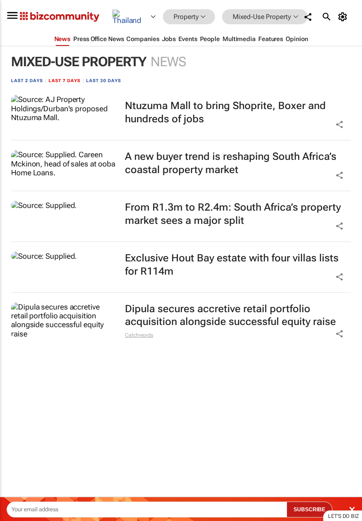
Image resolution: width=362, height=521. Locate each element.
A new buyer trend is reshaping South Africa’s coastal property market (230, 163)
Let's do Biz (343, 516)
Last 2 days (27, 80)
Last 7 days (64, 80)
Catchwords (139, 335)
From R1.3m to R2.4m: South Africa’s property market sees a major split (233, 214)
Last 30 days (103, 80)
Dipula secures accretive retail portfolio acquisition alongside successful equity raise (230, 315)
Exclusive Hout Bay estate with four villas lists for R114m (232, 264)
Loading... (17, 412)
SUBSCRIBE (309, 509)
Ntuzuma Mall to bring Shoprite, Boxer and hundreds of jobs (225, 112)
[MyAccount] (344, 16)
